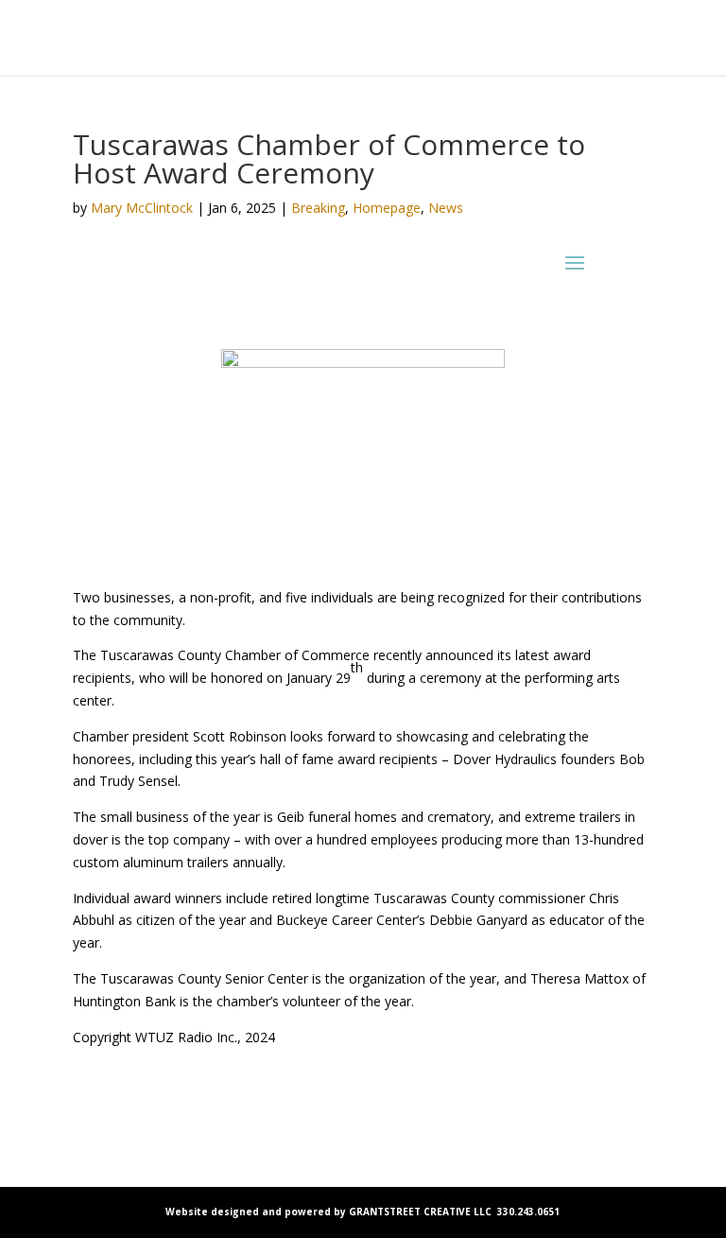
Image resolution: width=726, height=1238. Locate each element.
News (445, 208)
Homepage (387, 208)
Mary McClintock (142, 208)
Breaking (318, 208)
